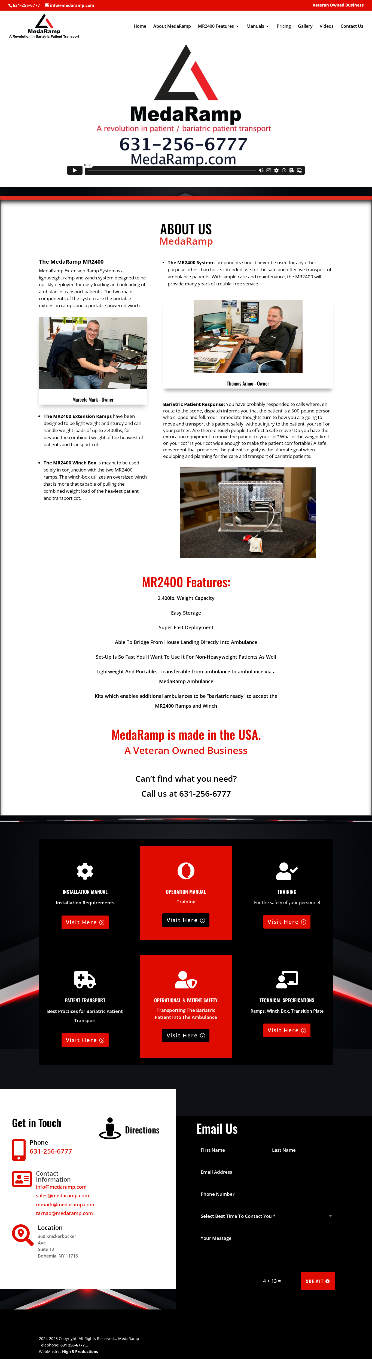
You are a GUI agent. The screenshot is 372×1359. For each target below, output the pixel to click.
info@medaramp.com (61, 1187)
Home (140, 26)
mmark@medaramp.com (65, 1204)
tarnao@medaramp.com (64, 1213)
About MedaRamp (172, 26)
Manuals (255, 26)
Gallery (305, 26)
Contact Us (352, 26)
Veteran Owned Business (338, 5)
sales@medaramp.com (62, 1195)
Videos (327, 26)
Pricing (284, 26)
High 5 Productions (80, 1351)
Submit (315, 1281)
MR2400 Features (216, 26)
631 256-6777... (74, 1345)
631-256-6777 (205, 793)
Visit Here (81, 922)
